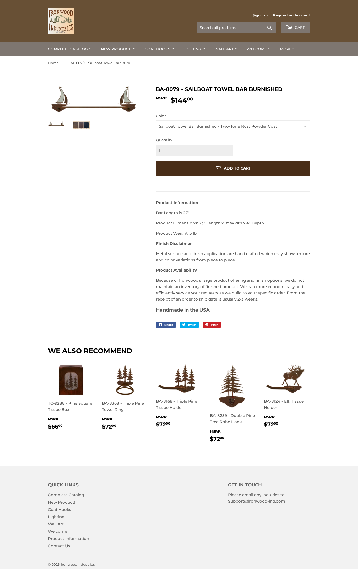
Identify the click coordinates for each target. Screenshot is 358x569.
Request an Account (291, 15)
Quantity (164, 140)
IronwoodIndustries (78, 564)
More (285, 49)
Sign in (259, 15)
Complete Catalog (68, 49)
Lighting (192, 49)
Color (161, 116)
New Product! (117, 49)
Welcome (257, 49)
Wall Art (224, 49)
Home (53, 63)
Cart (299, 27)
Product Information (68, 538)
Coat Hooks (158, 49)
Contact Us (59, 545)
